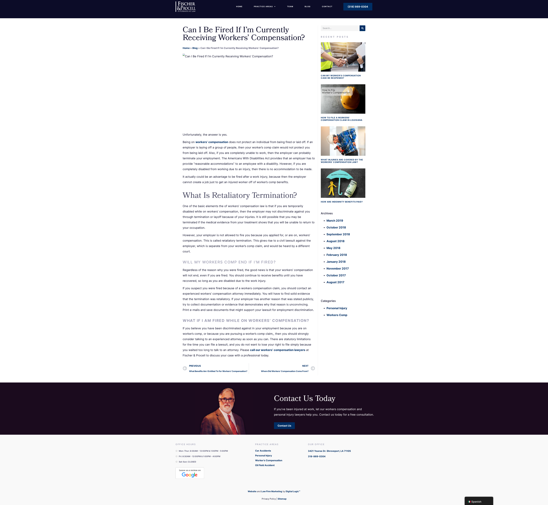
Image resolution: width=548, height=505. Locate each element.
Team (290, 6)
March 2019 (335, 220)
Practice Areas (263, 6)
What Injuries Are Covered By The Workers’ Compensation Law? (342, 160)
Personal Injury (337, 308)
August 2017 (335, 282)
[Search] (362, 28)
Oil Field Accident (265, 465)
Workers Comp (337, 315)
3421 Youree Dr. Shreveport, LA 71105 (329, 451)
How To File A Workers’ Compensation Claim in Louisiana (341, 118)
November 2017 (338, 268)
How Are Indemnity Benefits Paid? (342, 202)
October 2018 (336, 227)
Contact (327, 6)
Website (252, 491)
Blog (308, 6)
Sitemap (282, 498)
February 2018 (337, 255)
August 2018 (335, 241)
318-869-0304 (317, 456)
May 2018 (333, 248)
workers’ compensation (212, 142)
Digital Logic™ (293, 491)
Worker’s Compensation (268, 460)
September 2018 (338, 234)
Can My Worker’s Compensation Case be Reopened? (341, 76)
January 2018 (336, 261)
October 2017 (336, 275)
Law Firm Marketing (271, 491)
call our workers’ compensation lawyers (277, 350)
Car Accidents (263, 450)
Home (239, 6)
